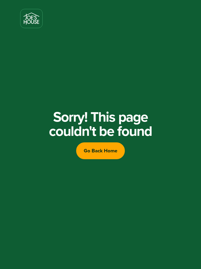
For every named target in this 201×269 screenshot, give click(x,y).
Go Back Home (101, 150)
